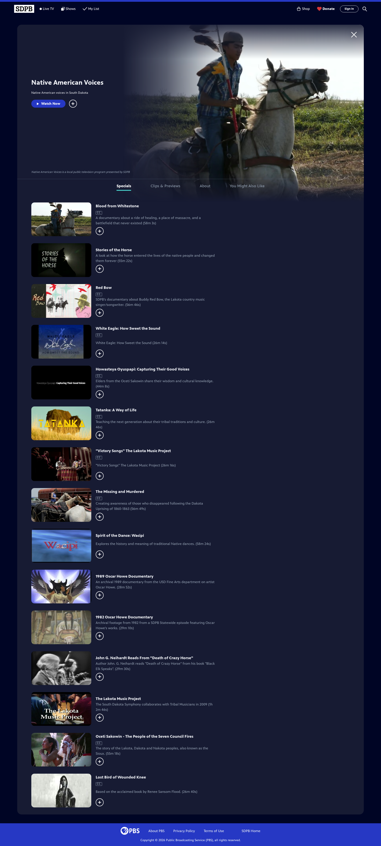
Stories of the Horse (114, 249)
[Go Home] (354, 34)
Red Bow (104, 287)
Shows (71, 9)
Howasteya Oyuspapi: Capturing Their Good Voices (142, 369)
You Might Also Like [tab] (247, 185)
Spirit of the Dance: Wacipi (120, 535)
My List (93, 9)
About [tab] (205, 185)
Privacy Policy (184, 831)
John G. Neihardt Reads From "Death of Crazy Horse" (144, 657)
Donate (329, 9)
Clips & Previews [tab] (165, 185)
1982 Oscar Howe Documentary (124, 617)
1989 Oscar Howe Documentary (124, 576)
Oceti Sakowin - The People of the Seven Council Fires (144, 736)
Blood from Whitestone (117, 206)
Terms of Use (214, 831)
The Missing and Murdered (120, 491)
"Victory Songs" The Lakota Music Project (133, 450)
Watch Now (50, 103)
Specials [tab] (124, 185)
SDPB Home (251, 831)
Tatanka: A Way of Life (116, 410)
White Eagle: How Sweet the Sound (128, 328)
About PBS (156, 831)
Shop (306, 9)
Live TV (48, 9)
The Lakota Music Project (118, 698)
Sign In (349, 9)
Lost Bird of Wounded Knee (121, 777)
